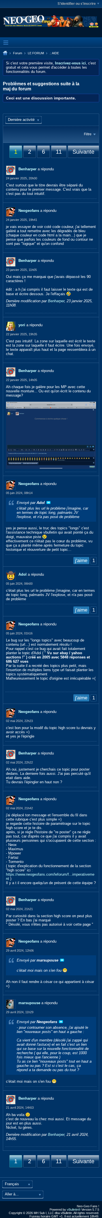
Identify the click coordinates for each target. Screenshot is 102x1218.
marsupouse (29, 1003)
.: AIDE (54, 53)
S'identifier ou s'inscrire (77, 4)
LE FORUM (36, 53)
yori (21, 325)
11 (59, 152)
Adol (22, 574)
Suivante (83, 152)
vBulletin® (73, 1209)
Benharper (27, 169)
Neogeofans (28, 210)
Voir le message (48, 502)
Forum (17, 53)
